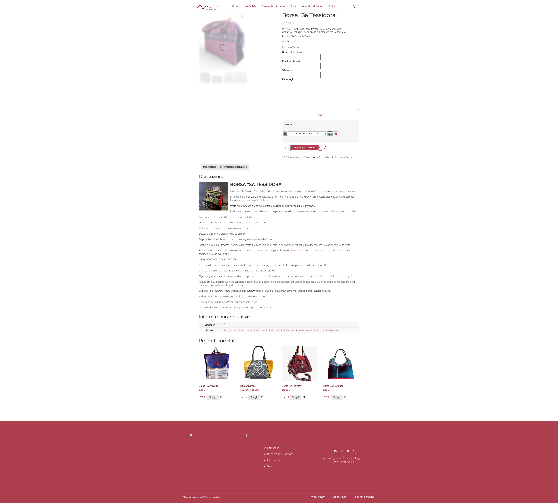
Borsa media (311, 157)
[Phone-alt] (354, 451)
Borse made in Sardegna (273, 6)
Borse (322, 157)
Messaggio (288, 79)
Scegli (212, 397)
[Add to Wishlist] (320, 148)
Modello (288, 125)
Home (235, 6)
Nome (292, 52)
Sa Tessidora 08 (333, 330)
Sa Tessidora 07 (317, 330)
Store (293, 6)
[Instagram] (341, 451)
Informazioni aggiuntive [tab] (233, 166)
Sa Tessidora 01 (228, 330)
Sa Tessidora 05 (288, 330)
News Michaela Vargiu (312, 6)
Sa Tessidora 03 (258, 330)
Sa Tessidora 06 (303, 330)
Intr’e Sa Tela (250, 6)
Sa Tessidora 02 (243, 330)
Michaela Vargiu (343, 157)
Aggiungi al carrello (304, 147)
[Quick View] (205, 397)
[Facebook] (335, 451)
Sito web (287, 70)
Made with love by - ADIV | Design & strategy (202, 497)
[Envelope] (348, 451)
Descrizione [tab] (209, 166)
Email (292, 61)
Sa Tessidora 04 (273, 330)
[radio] (285, 134)
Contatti (332, 6)
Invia (320, 115)
